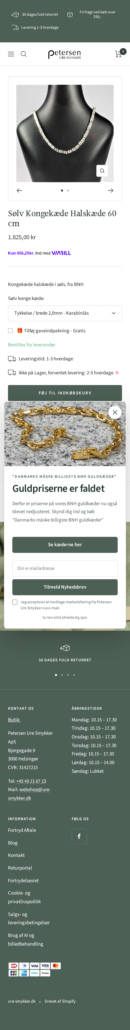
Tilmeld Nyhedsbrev (65, 587)
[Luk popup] (115, 412)
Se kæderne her (65, 544)
